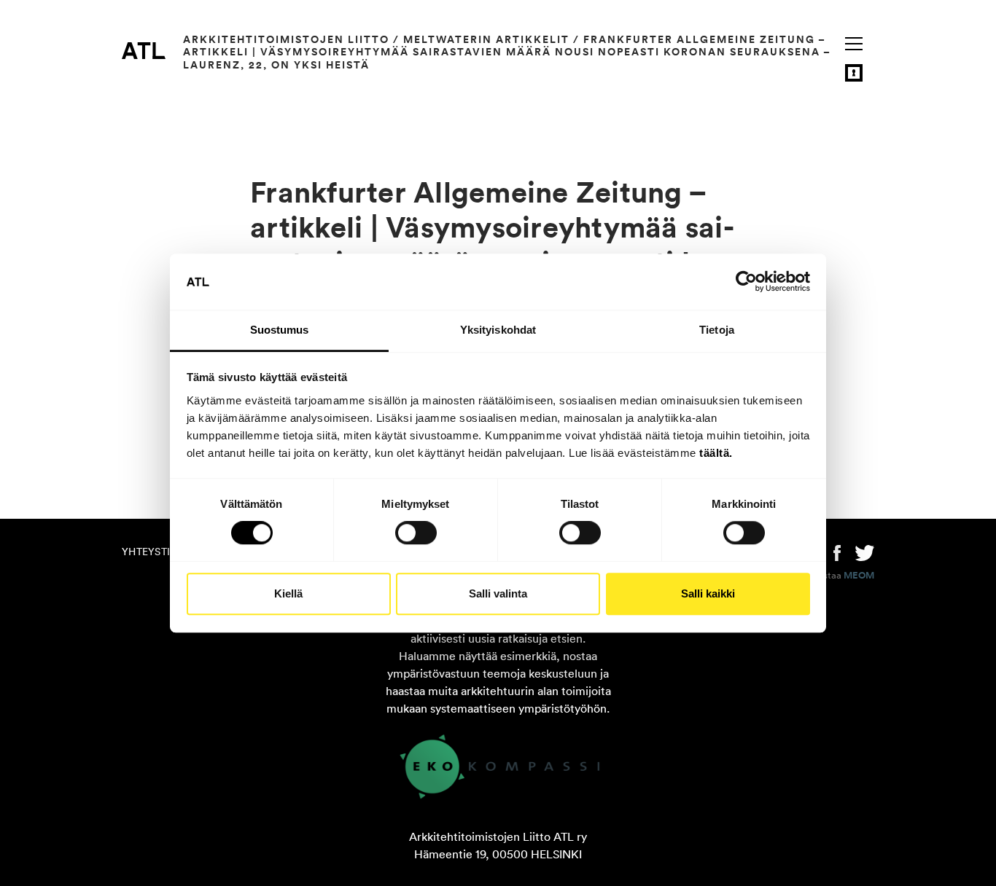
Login (853, 73)
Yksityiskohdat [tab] (498, 330)
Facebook (837, 551)
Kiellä (288, 593)
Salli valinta (498, 593)
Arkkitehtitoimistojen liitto (286, 39)
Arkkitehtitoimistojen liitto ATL (144, 50)
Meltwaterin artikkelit (486, 39)
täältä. (716, 453)
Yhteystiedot (160, 551)
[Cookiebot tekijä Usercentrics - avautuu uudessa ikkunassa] (746, 282)
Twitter (864, 551)
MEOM (859, 575)
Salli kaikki (708, 593)
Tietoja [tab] (716, 330)
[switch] (416, 532)
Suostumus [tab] (279, 330)
